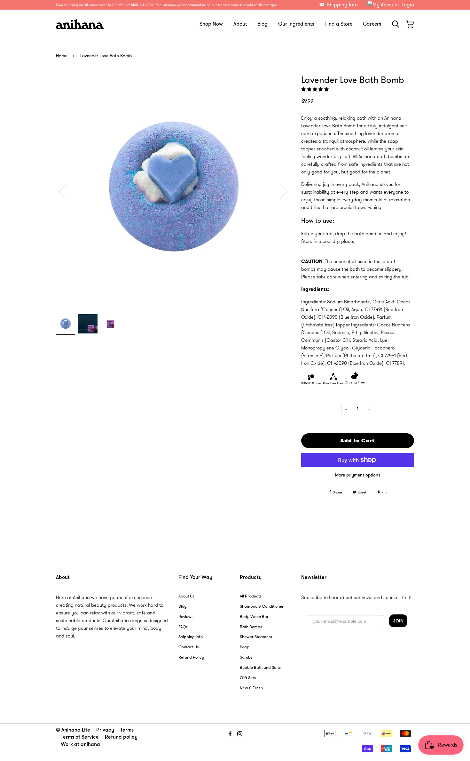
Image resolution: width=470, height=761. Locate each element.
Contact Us (188, 647)
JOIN (398, 620)
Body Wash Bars (255, 617)
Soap (244, 647)
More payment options (357, 475)
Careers (372, 24)
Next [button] (280, 191)
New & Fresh (251, 688)
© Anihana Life (73, 730)
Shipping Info (190, 637)
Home (61, 56)
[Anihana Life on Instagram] (239, 734)
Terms (127, 730)
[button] (315, 89)
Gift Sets (248, 678)
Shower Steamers (256, 637)
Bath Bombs (251, 627)
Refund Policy (191, 657)
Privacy (105, 730)
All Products (251, 596)
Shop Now (211, 24)
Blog (262, 24)
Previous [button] (67, 191)
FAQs (183, 627)
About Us (186, 596)
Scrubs (246, 657)
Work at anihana (80, 744)
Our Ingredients (296, 24)
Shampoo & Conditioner (262, 606)
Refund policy (121, 737)
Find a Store (338, 24)
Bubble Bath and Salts (260, 667)
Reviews (185, 617)
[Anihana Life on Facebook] (230, 734)
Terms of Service (80, 737)
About (240, 24)
